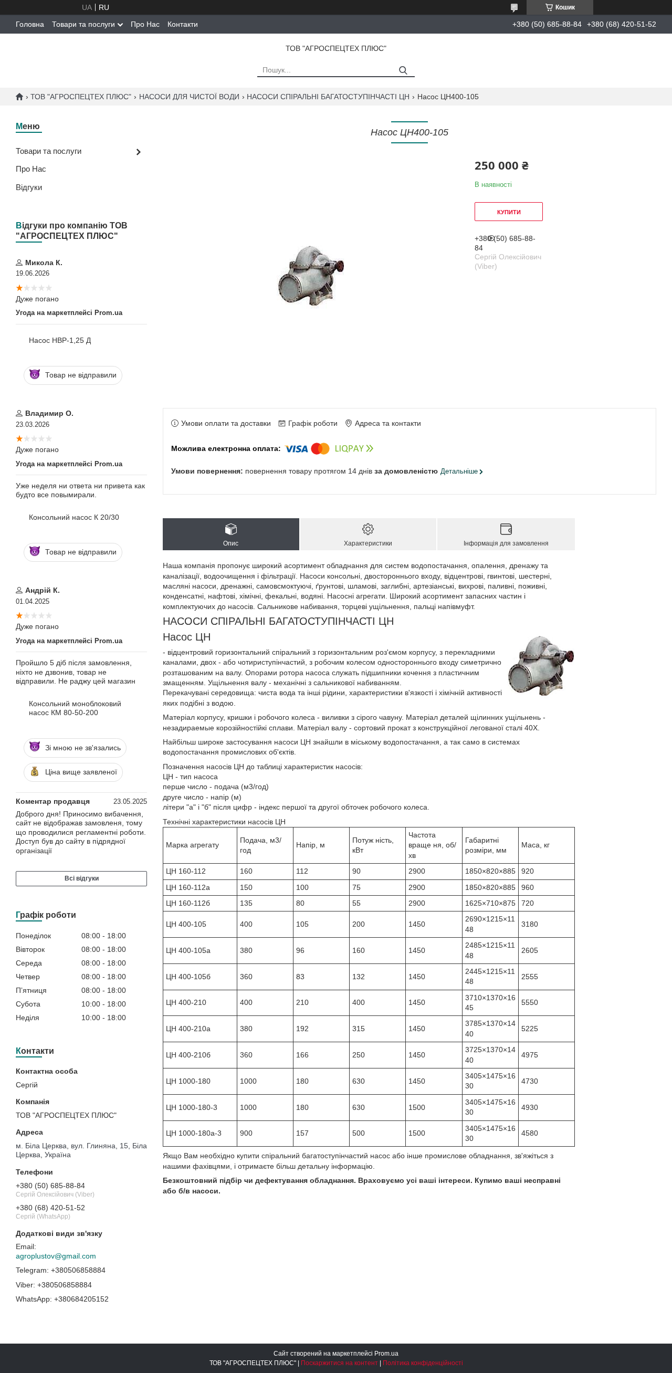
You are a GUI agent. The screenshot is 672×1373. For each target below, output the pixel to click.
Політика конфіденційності (423, 1363)
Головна (30, 24)
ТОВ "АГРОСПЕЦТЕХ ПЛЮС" (80, 96)
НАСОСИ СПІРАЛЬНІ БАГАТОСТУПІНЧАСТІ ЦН (328, 96)
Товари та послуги (83, 24)
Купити (509, 212)
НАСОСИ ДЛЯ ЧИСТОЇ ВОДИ (189, 96)
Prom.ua (386, 1353)
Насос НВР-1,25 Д (60, 340)
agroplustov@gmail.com (56, 1256)
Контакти (182, 24)
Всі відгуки (82, 878)
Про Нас (145, 24)
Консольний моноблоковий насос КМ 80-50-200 (75, 708)
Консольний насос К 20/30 (74, 517)
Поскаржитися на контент (339, 1363)
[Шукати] (403, 70)
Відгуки (29, 187)
